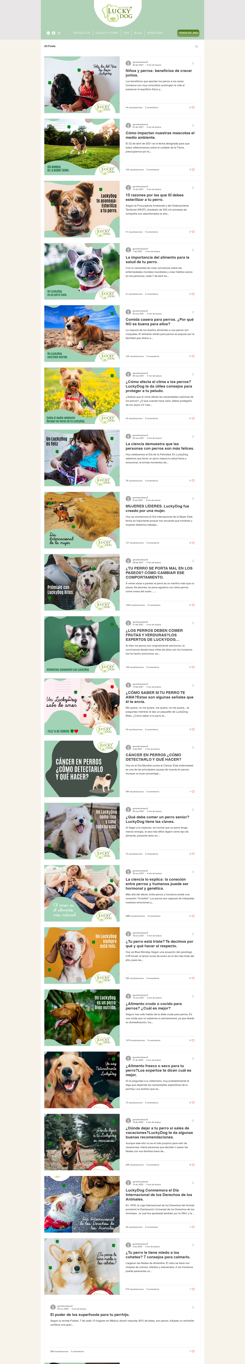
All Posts (50, 46)
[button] (154, 33)
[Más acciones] (194, 63)
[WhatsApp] (48, 33)
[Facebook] (53, 33)
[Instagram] (59, 33)
